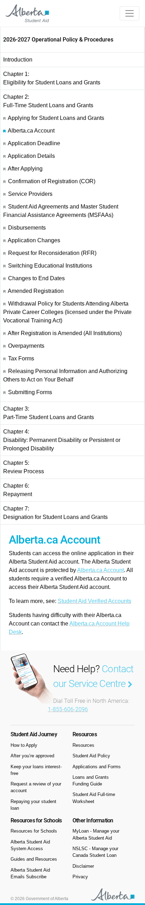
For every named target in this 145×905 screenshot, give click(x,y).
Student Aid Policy (91, 755)
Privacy (80, 876)
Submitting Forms (30, 392)
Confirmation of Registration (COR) (51, 181)
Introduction (17, 60)
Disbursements (27, 228)
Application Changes (34, 240)
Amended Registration (36, 291)
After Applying (25, 169)
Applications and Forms (96, 766)
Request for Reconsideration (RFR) (52, 253)
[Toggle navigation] (129, 13)
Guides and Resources (34, 859)
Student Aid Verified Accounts (94, 601)
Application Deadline (34, 143)
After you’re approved (32, 755)
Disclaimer (83, 866)
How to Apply (24, 745)
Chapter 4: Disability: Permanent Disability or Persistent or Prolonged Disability (61, 440)
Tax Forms (21, 358)
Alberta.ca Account (31, 131)
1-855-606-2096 (68, 709)
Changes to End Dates (36, 278)
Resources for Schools (34, 831)
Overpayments (26, 346)
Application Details (31, 156)
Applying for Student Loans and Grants (56, 118)
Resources (83, 745)
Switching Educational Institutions (50, 266)
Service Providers (30, 194)
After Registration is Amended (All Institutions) (65, 333)
